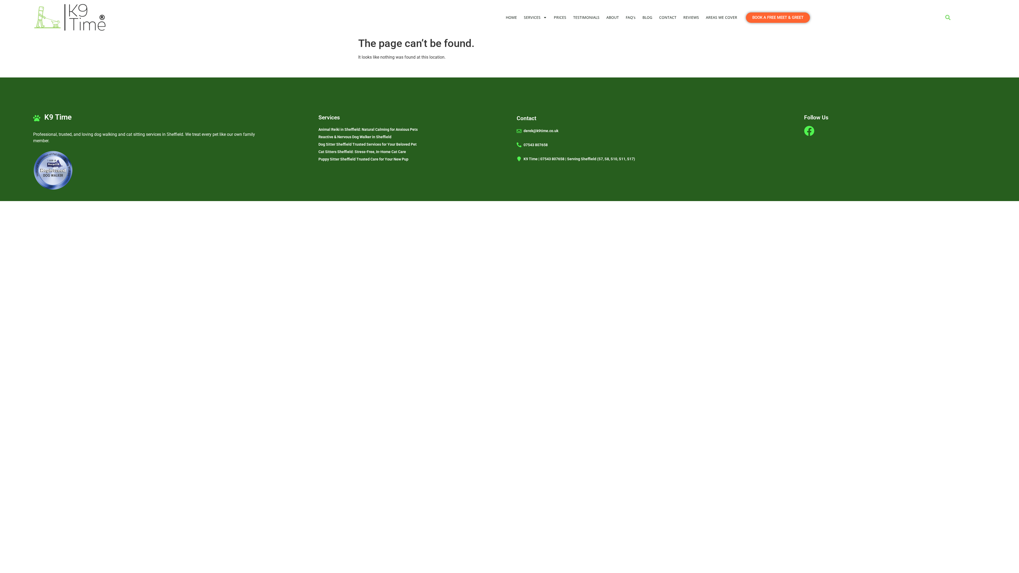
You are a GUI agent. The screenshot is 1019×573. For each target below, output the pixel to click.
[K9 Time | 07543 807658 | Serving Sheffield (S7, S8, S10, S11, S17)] (519, 159)
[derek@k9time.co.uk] (519, 131)
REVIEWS (691, 17)
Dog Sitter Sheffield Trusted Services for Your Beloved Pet (367, 144)
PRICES (560, 17)
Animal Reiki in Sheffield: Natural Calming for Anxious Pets (368, 129)
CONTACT (667, 17)
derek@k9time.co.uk (541, 131)
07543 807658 (536, 145)
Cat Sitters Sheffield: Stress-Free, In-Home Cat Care (362, 152)
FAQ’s (631, 17)
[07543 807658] (519, 144)
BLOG (647, 17)
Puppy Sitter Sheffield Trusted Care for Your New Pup (363, 159)
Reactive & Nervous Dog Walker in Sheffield (354, 137)
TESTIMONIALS (586, 17)
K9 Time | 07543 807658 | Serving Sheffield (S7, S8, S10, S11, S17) (579, 159)
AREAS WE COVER (721, 17)
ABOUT (612, 17)
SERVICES (532, 17)
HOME (511, 17)
